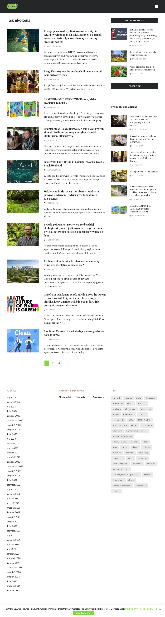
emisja (116, 414)
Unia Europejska (121, 464)
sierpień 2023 (13, 429)
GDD (131, 420)
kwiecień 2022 (13, 494)
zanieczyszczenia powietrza (126, 475)
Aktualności (65, 397)
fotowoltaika (119, 420)
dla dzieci (150, 398)
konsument (147, 425)
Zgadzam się (83, 613)
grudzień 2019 (13, 586)
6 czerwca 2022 (138, 199)
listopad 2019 (13, 590)
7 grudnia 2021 (52, 140)
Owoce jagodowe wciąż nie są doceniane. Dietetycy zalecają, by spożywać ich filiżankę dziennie (144, 156)
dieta (138, 398)
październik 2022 (15, 466)
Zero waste (98, 397)
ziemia (131, 480)
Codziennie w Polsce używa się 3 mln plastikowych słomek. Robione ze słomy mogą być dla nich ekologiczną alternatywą (74, 132)
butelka (128, 398)
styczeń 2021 (13, 553)
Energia (142, 414)
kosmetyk (117, 431)
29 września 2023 (139, 129)
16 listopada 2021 (53, 170)
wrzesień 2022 (14, 471)
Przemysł (117, 453)
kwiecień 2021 (13, 540)
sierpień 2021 (13, 521)
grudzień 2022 (13, 457)
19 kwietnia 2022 (52, 107)
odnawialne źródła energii (125, 442)
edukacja (142, 403)
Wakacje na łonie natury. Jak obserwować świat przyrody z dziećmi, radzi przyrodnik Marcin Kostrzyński (72, 195)
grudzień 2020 (13, 558)
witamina (151, 464)
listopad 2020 (13, 563)
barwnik (116, 398)
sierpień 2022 (13, 475)
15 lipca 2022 (137, 176)
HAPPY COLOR (144, 420)
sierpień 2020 (13, 576)
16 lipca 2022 (137, 165)
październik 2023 (15, 420)
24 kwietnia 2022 (52, 79)
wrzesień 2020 (14, 572)
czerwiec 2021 (13, 530)
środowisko (141, 486)
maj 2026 (11, 397)
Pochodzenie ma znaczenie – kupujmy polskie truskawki (143, 68)
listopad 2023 (13, 416)
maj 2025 (11, 406)
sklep (130, 458)
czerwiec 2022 (13, 484)
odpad (146, 442)
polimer (146, 447)
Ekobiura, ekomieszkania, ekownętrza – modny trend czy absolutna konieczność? (71, 263)
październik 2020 (15, 567)
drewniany (118, 403)
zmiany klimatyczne (122, 486)
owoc (115, 447)
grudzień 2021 (13, 508)
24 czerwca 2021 (53, 310)
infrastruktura (120, 425)
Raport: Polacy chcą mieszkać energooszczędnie (143, 53)
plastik (135, 447)
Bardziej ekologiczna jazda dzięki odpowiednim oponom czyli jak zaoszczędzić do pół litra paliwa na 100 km (143, 191)
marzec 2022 (13, 498)
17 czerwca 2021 (53, 339)
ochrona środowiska (122, 436)
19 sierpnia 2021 (52, 203)
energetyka (129, 414)
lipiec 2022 (12, 480)
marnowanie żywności (136, 431)
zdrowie (148, 475)
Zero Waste (118, 480)
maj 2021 (11, 535)
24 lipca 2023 (137, 146)
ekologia (117, 409)
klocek (134, 425)
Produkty (80, 397)
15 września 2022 (53, 46)
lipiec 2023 (12, 434)
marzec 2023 (13, 448)
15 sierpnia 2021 (52, 240)
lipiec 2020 (12, 581)
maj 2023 (11, 438)
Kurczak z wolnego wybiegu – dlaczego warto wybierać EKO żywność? (144, 139)
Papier (125, 447)
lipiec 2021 (12, 526)
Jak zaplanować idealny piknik (144, 171)
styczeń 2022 (13, 503)
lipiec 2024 (12, 411)
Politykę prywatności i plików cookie (142, 608)
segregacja (118, 458)
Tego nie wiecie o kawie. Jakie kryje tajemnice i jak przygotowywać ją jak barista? (143, 121)
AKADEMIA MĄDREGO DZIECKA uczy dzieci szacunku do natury (140, 208)
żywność (117, 491)
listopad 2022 (13, 462)
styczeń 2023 (13, 452)
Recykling (143, 453)
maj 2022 (11, 489)
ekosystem (146, 409)
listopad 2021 (13, 512)
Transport (142, 458)
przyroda (130, 453)
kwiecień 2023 (13, 443)
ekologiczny (131, 409)
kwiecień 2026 (13, 402)
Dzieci (130, 403)
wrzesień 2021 (14, 517)
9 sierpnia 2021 (51, 269)
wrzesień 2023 (14, 425)
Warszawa (138, 464)
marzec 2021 (13, 544)
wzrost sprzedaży (121, 469)
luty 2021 (11, 549)
